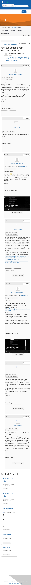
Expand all (6, 44)
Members (4, 33)
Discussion (16, 27)
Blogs (12, 30)
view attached (23, 166)
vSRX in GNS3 (6, 547)
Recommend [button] (26, 65)
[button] (3, 54)
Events (19, 30)
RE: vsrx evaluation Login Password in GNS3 (8, 480)
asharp (18, 372)
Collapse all (13, 44)
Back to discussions (8, 41)
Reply (3, 79)
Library (4, 30)
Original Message (17, 212)
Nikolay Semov (16, 127)
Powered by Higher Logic (15, 583)
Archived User (7, 538)
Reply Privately (9, 79)
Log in (24, 11)
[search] (12, 5)
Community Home (5, 27)
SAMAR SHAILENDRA (15, 74)
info (5, 512)
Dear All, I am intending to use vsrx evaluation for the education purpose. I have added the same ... (17, 58)
